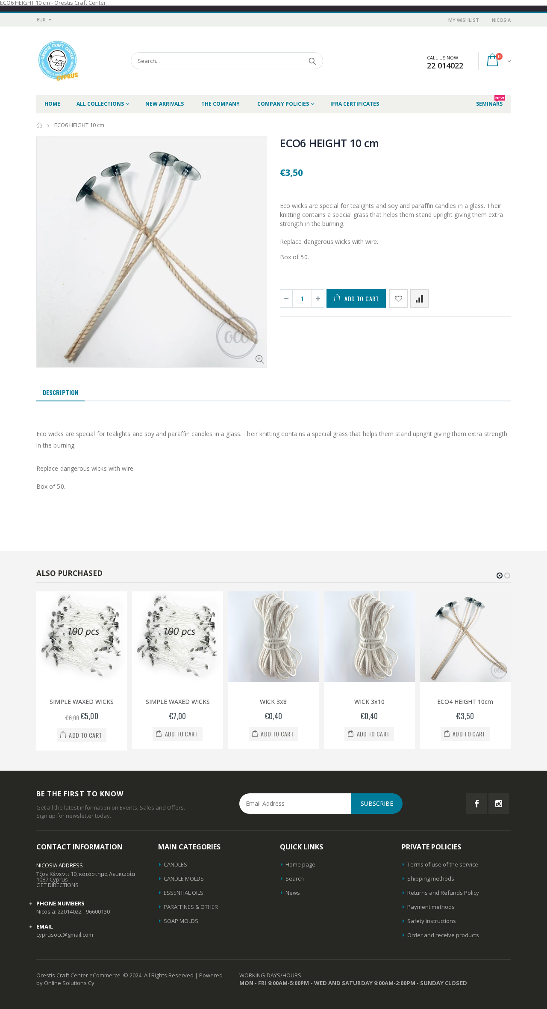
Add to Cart (361, 298)
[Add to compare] (419, 298)
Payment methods (431, 907)
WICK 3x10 (369, 701)
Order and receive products (443, 935)
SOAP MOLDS (181, 921)
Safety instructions (431, 921)
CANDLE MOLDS (184, 878)
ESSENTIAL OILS (183, 892)
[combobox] (227, 61)
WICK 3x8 (273, 701)
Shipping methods (430, 878)
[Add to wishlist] (398, 298)
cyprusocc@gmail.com (64, 934)
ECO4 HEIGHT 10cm (465, 701)
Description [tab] (60, 392)
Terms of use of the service (442, 864)
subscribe (377, 803)
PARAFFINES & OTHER (191, 907)
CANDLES (175, 864)
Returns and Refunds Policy (443, 892)
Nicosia (501, 20)
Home (39, 125)
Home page (300, 864)
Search (312, 61)
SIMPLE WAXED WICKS (82, 701)
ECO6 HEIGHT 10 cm (329, 143)
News (292, 892)
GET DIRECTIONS (57, 885)
